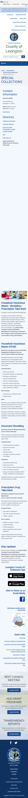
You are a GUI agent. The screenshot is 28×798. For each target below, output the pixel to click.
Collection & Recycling (9, 121)
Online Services (6, 4)
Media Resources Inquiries (18, 30)
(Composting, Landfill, (9, 129)
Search (23, 56)
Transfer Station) (7, 131)
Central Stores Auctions (19, 22)
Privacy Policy (14, 769)
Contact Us (10, 14)
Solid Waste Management (10, 72)
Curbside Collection (8, 124)
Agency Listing (16, 4)
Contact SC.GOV (14, 788)
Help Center (14, 785)
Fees (4, 134)
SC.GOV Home (14, 778)
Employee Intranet (21, 14)
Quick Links (23, 18)
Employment (13, 18)
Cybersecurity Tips (24, 4)
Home (3, 70)
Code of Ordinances (20, 26)
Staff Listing (6, 112)
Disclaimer (14, 771)
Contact (14, 774)
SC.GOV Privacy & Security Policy (14, 781)
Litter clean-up (7, 138)
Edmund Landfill (7, 127)
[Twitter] (16, 743)
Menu (4, 63)
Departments (10, 70)
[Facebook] (11, 743)
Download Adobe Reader (14, 791)
